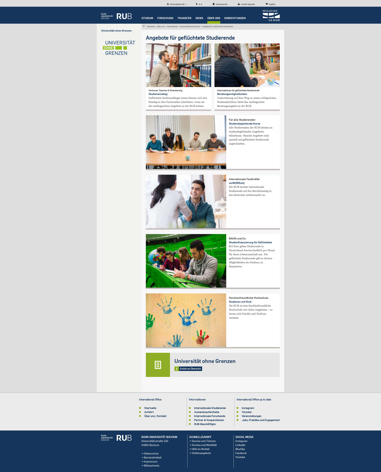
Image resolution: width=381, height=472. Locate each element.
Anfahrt (149, 412)
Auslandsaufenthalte (206, 412)
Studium (147, 18)
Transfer (184, 18)
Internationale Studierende (210, 408)
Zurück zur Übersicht (213, 365)
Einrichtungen (235, 18)
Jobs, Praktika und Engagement (261, 420)
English (272, 4)
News (199, 18)
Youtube (247, 412)
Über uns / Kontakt (155, 416)
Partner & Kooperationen (209, 420)
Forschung (165, 18)
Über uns (213, 18)
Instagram (248, 408)
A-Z (200, 4)
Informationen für (177, 4)
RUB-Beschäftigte (205, 424)
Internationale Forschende (209, 416)
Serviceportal (221, 4)
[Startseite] (116, 15)
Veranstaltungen (251, 416)
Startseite (151, 26)
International (172, 26)
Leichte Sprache (248, 4)
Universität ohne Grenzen (190, 26)
